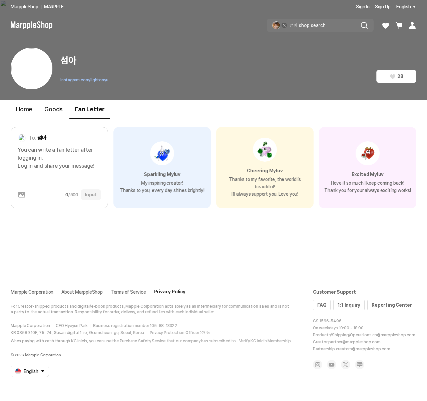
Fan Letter (90, 109)
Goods (53, 109)
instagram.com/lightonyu (84, 80)
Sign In (363, 6)
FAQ (321, 305)
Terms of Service (128, 292)
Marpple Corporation (32, 292)
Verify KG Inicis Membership (265, 341)
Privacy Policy (169, 291)
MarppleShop (24, 6)
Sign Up (383, 6)
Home (24, 109)
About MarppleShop (82, 292)
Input (91, 194)
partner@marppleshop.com (354, 342)
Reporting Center (392, 305)
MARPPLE (54, 6)
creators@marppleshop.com (363, 349)
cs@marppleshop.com (393, 335)
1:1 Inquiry (349, 305)
